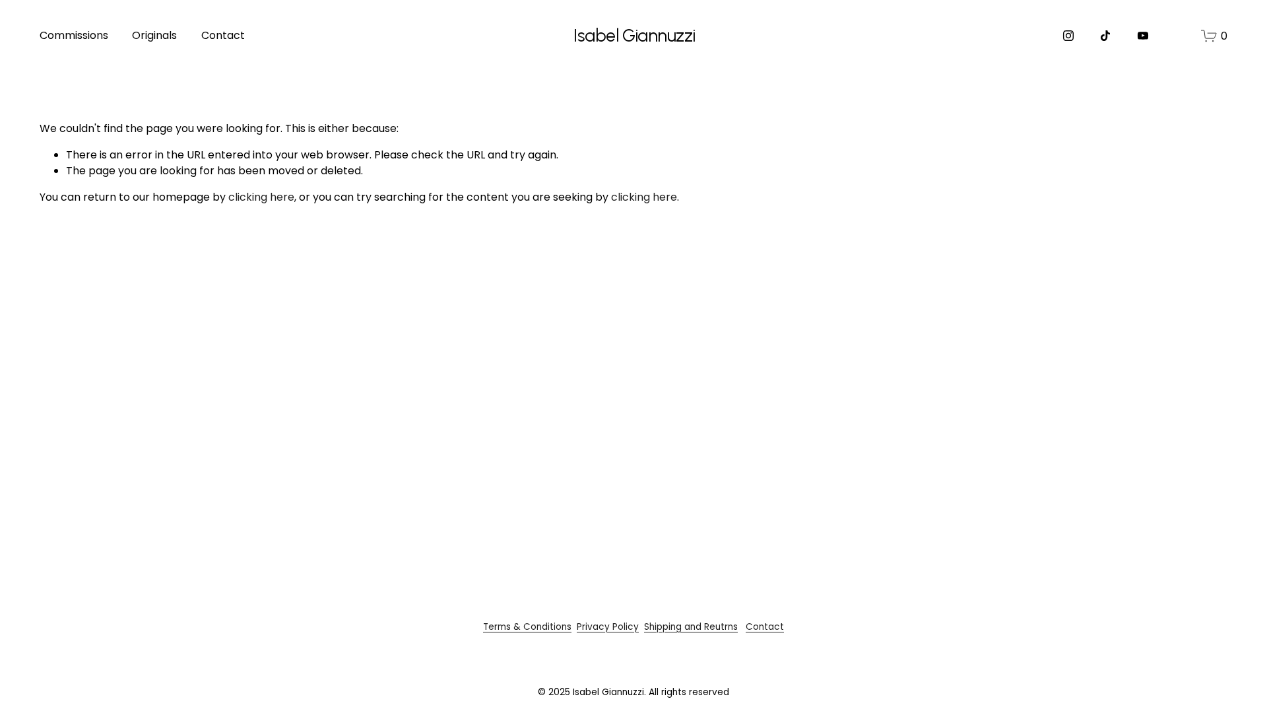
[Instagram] (1068, 35)
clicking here (261, 197)
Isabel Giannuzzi (634, 35)
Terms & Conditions (527, 627)
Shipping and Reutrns (691, 627)
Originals (154, 35)
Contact (223, 35)
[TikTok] (1105, 35)
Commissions (74, 35)
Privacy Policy (608, 627)
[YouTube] (1143, 35)
